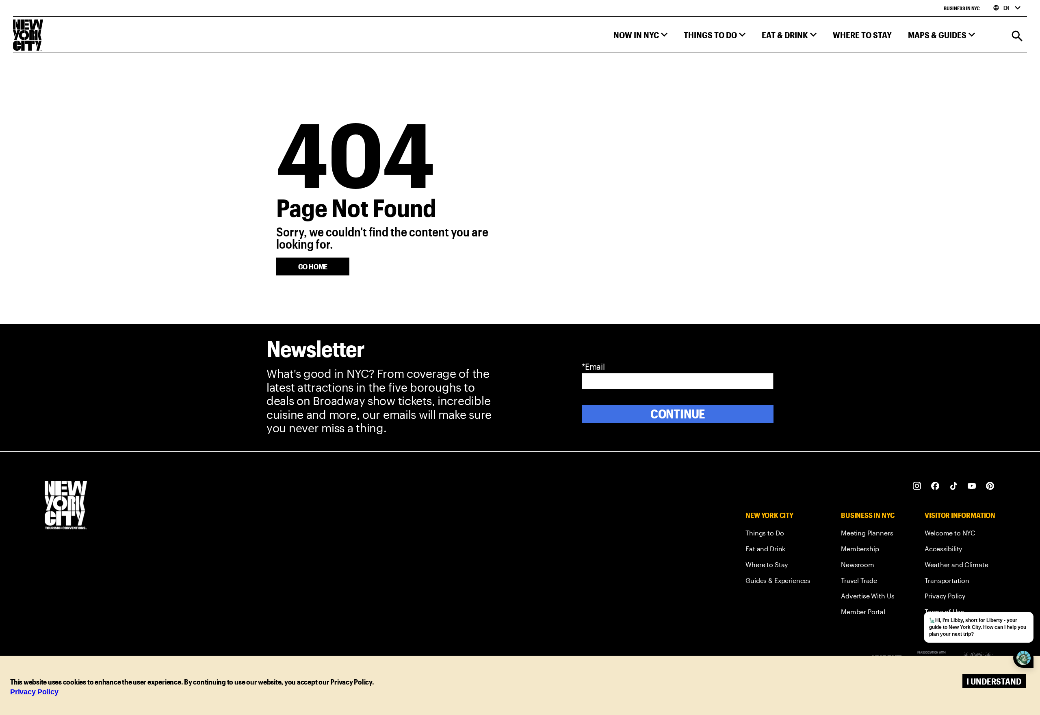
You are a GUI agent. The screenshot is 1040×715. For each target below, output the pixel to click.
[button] (640, 37)
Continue (677, 414)
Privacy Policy (34, 692)
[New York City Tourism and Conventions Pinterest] (990, 486)
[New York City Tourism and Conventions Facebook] (935, 486)
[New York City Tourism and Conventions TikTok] (954, 486)
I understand (993, 681)
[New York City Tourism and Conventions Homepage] (66, 506)
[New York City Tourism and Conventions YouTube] (972, 486)
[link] (777, 534)
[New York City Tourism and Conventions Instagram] (917, 486)
